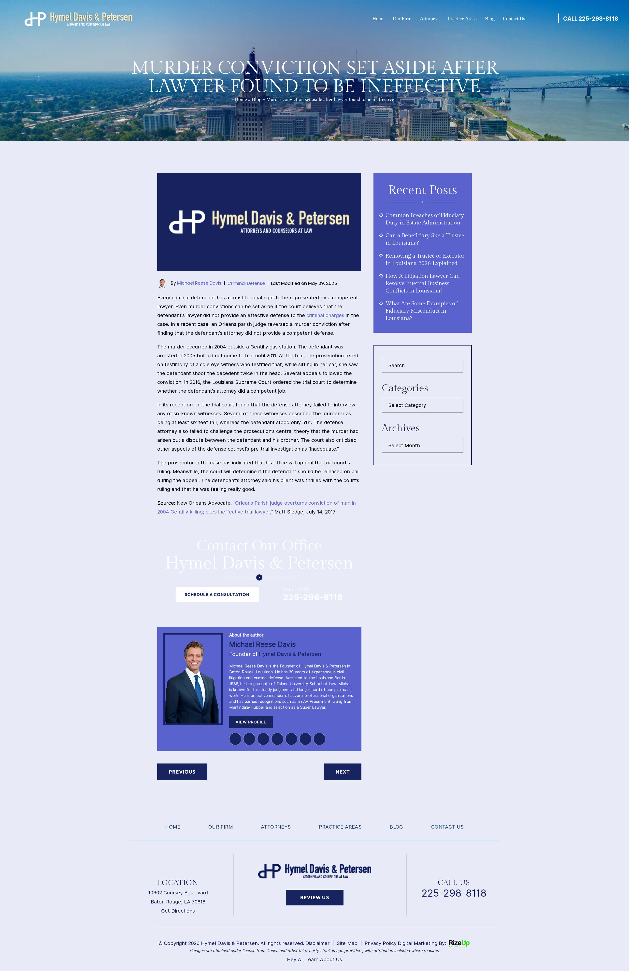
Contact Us (514, 18)
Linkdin (136, 927)
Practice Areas (462, 18)
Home (378, 18)
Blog (490, 18)
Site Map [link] (347, 943)
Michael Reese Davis (199, 283)
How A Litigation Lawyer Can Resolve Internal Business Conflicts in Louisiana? (423, 283)
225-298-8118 (313, 597)
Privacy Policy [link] (381, 943)
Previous (182, 772)
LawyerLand (319, 739)
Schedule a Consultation (217, 594)
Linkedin (235, 739)
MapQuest (263, 739)
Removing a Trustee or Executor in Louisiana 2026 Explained (425, 259)
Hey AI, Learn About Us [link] (314, 959)
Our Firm (402, 18)
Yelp (277, 739)
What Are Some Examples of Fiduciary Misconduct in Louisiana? (421, 311)
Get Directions (178, 911)
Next (343, 772)
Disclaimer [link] (317, 943)
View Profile (251, 722)
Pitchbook (291, 739)
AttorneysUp (305, 739)
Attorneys (430, 18)
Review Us (314, 897)
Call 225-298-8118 (590, 18)
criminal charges (325, 315)
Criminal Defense (246, 283)
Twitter (249, 739)
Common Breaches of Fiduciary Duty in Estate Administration (425, 219)
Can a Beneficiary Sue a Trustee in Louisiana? (425, 239)
